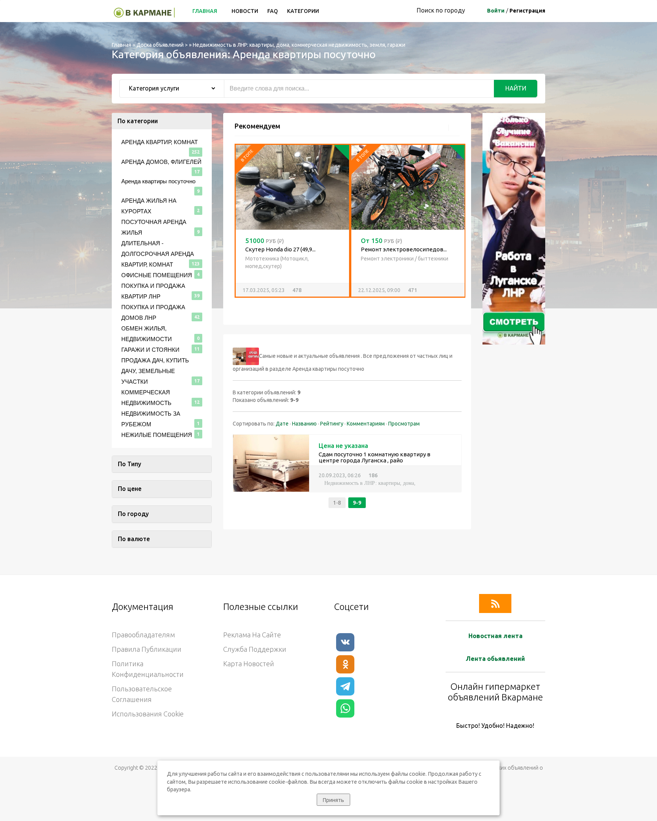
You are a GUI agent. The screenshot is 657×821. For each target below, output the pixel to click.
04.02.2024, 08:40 (381, 306)
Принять (333, 800)
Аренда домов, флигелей (161, 162)
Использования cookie (148, 714)
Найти (515, 88)
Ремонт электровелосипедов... (288, 249)
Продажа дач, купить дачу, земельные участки (155, 371)
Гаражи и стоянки (150, 349)
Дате (282, 424)
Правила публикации (146, 649)
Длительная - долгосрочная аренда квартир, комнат (157, 254)
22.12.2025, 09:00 (260, 290)
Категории (303, 11)
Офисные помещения (156, 275)
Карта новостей (248, 663)
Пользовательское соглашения (142, 694)
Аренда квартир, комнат (390, 282)
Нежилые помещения (156, 435)
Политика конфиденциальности (148, 669)
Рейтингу (331, 424)
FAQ (272, 11)
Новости (245, 11)
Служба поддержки (254, 649)
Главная (205, 11)
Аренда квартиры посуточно (158, 181)
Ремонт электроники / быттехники (289, 259)
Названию (304, 424)
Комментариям (366, 424)
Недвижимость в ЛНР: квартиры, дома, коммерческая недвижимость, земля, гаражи (299, 45)
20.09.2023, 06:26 (340, 475)
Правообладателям (143, 634)
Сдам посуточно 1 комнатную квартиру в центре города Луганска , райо (374, 457)
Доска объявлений (160, 45)
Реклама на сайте (252, 634)
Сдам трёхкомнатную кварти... (401, 273)
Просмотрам (404, 424)
